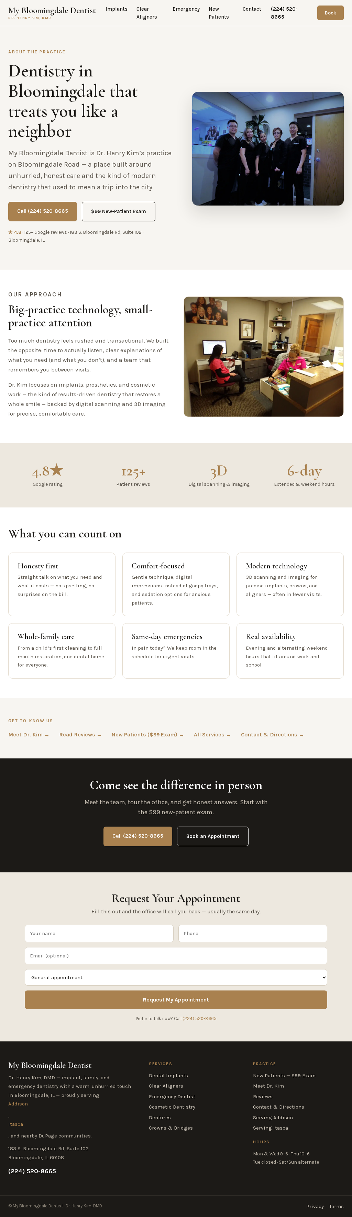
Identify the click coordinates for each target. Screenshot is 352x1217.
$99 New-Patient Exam (118, 211)
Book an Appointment (212, 836)
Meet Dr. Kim (268, 1086)
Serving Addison (273, 1117)
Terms (336, 1206)
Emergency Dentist (172, 1096)
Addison (18, 1104)
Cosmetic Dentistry (172, 1107)
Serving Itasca (270, 1128)
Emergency (186, 9)
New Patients (219, 13)
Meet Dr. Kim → (29, 734)
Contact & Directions (278, 1107)
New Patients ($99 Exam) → (148, 734)
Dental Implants (168, 1075)
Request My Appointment (176, 999)
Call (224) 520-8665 (42, 211)
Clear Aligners (146, 13)
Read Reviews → (80, 734)
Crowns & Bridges (171, 1128)
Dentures (160, 1117)
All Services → (212, 734)
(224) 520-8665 (284, 13)
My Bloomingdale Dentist (52, 13)
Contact (252, 9)
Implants (117, 9)
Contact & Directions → (272, 734)
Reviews (263, 1096)
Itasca (15, 1124)
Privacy (315, 1206)
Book (330, 13)
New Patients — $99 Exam (284, 1075)
